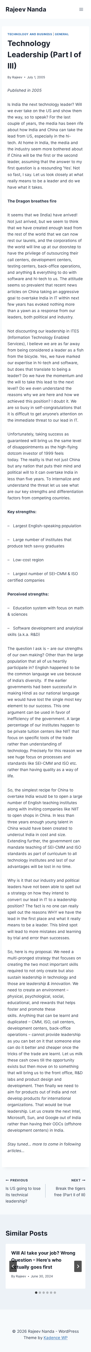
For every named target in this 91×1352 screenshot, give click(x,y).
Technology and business (29, 34)
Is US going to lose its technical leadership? (23, 1190)
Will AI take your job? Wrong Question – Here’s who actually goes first (43, 1260)
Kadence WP (56, 1337)
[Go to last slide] (13, 1266)
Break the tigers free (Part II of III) (69, 1187)
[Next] (78, 1266)
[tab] (36, 1292)
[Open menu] (81, 9)
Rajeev (17, 77)
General (62, 34)
